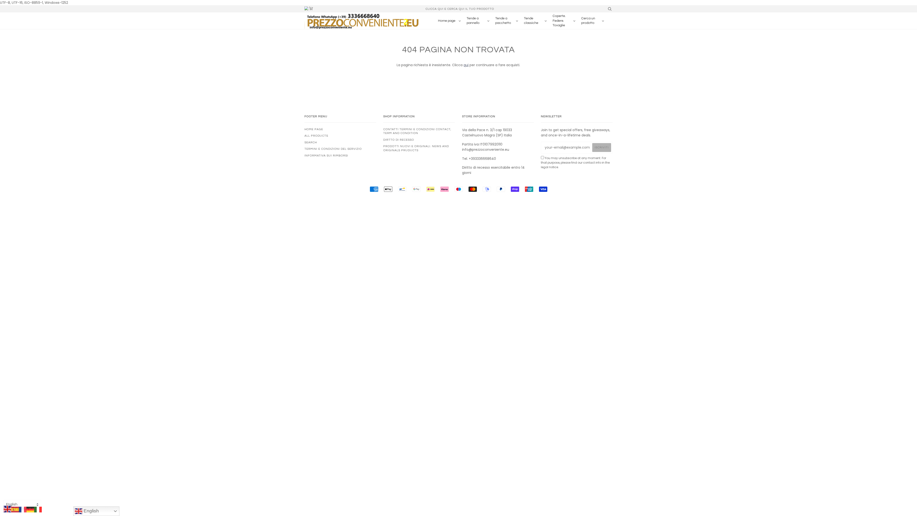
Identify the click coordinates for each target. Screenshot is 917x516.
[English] (7, 509)
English (90, 510)
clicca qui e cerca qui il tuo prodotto (460, 8)
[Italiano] (38, 509)
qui (466, 65)
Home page (313, 129)
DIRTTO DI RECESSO (398, 139)
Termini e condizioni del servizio (333, 148)
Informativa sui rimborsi (326, 155)
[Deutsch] (30, 509)
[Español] (15, 509)
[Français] (23, 509)
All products (316, 135)
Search (310, 142)
